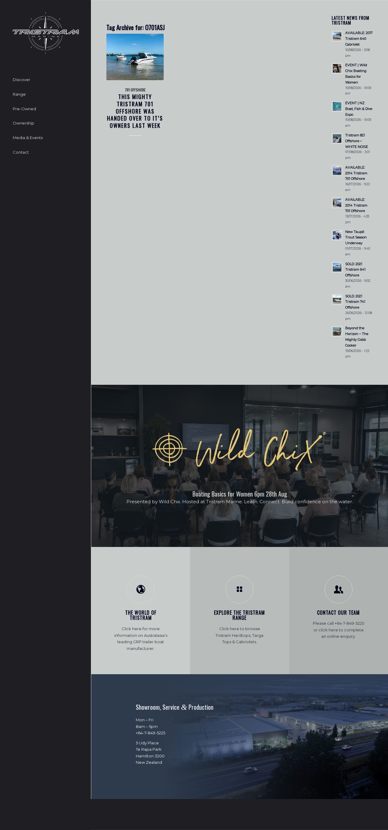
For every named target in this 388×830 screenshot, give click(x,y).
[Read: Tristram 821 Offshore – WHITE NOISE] (337, 138)
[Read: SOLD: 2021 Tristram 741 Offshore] (337, 299)
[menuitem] (45, 80)
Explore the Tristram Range (239, 615)
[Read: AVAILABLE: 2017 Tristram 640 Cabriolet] (337, 36)
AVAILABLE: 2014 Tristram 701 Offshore (356, 173)
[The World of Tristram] (141, 589)
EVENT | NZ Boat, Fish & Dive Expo (358, 109)
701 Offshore (135, 89)
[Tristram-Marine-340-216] (45, 33)
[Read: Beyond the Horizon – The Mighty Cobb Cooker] (337, 331)
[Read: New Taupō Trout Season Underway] (337, 235)
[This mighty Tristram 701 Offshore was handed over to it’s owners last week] (135, 57)
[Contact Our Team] (339, 589)
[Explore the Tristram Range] (239, 589)
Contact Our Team (338, 612)
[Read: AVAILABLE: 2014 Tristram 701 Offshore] (337, 170)
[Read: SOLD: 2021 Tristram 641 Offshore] (337, 267)
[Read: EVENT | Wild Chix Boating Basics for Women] (337, 68)
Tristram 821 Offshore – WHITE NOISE (356, 141)
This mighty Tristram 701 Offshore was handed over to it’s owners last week (135, 110)
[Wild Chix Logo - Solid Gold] (240, 449)
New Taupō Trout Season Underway (356, 237)
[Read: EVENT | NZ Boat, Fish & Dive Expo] (337, 106)
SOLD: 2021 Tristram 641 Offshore (355, 270)
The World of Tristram (140, 615)
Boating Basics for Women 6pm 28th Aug (239, 493)
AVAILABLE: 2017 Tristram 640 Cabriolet (359, 38)
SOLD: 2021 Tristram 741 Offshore (355, 302)
